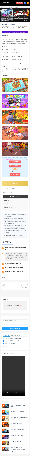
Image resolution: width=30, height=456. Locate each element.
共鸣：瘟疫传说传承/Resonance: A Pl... (13, 338)
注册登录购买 (15, 174)
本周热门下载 (13, 335)
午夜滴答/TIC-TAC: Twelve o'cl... (11, 346)
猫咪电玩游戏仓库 (9, 7)
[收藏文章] (8, 278)
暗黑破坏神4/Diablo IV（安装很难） (23, 286)
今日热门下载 (6, 335)
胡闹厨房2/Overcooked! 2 (8, 24)
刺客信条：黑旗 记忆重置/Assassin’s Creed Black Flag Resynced (18, 449)
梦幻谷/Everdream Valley (7, 286)
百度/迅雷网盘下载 (15, 328)
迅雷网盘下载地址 (15, 165)
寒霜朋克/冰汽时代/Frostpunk (18, 429)
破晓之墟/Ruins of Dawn (10, 343)
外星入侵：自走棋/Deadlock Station (12, 340)
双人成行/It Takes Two (16, 441)
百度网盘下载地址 (15, 161)
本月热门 (19, 335)
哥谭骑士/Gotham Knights (17, 435)
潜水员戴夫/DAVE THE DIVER (18, 411)
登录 (20, 305)
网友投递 (7, 26)
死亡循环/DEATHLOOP (16, 423)
